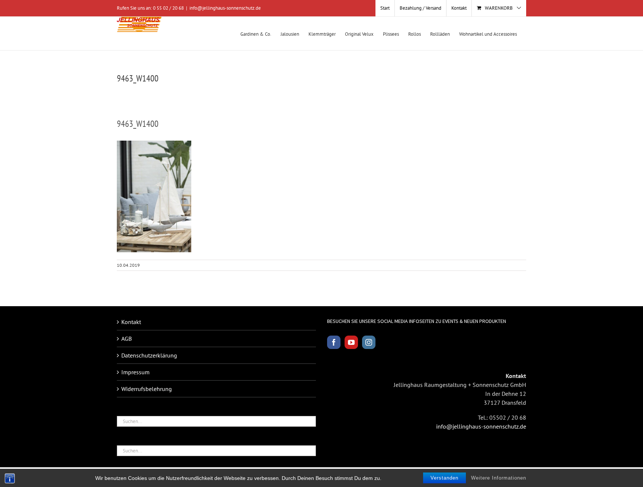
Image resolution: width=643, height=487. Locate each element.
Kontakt (131, 322)
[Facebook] (333, 342)
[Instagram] (368, 342)
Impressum (135, 372)
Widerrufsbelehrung (146, 389)
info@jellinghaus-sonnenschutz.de (225, 8)
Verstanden (444, 478)
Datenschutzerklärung (149, 355)
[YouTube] (351, 342)
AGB (126, 338)
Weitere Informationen (498, 478)
